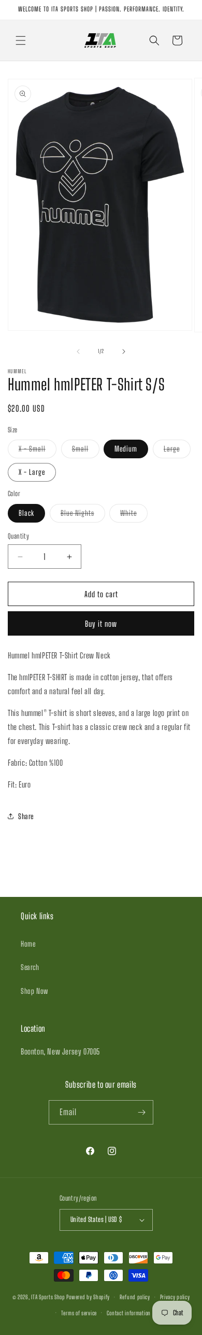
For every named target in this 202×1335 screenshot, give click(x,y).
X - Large (32, 472)
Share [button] (26, 816)
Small (85, 451)
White (134, 515)
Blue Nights (83, 515)
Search (30, 967)
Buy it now (101, 623)
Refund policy (135, 1297)
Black (26, 513)
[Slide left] (78, 351)
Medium (125, 448)
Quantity (18, 536)
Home (28, 943)
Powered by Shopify (88, 1297)
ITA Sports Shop (48, 1297)
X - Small (37, 451)
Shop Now (34, 991)
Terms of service (79, 1313)
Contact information (129, 1313)
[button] (20, 40)
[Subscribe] (141, 1112)
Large (177, 451)
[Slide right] (123, 351)
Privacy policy (175, 1297)
